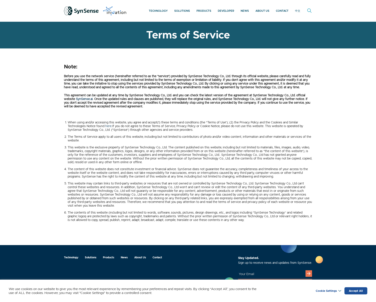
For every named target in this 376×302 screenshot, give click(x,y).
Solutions (182, 10)
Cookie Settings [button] (326, 290)
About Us (262, 10)
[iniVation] (114, 11)
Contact (282, 10)
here (108, 126)
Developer (226, 10)
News (245, 10)
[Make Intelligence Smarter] (81, 11)
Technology (158, 10)
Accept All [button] (356, 291)
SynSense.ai (84, 99)
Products (203, 10)
